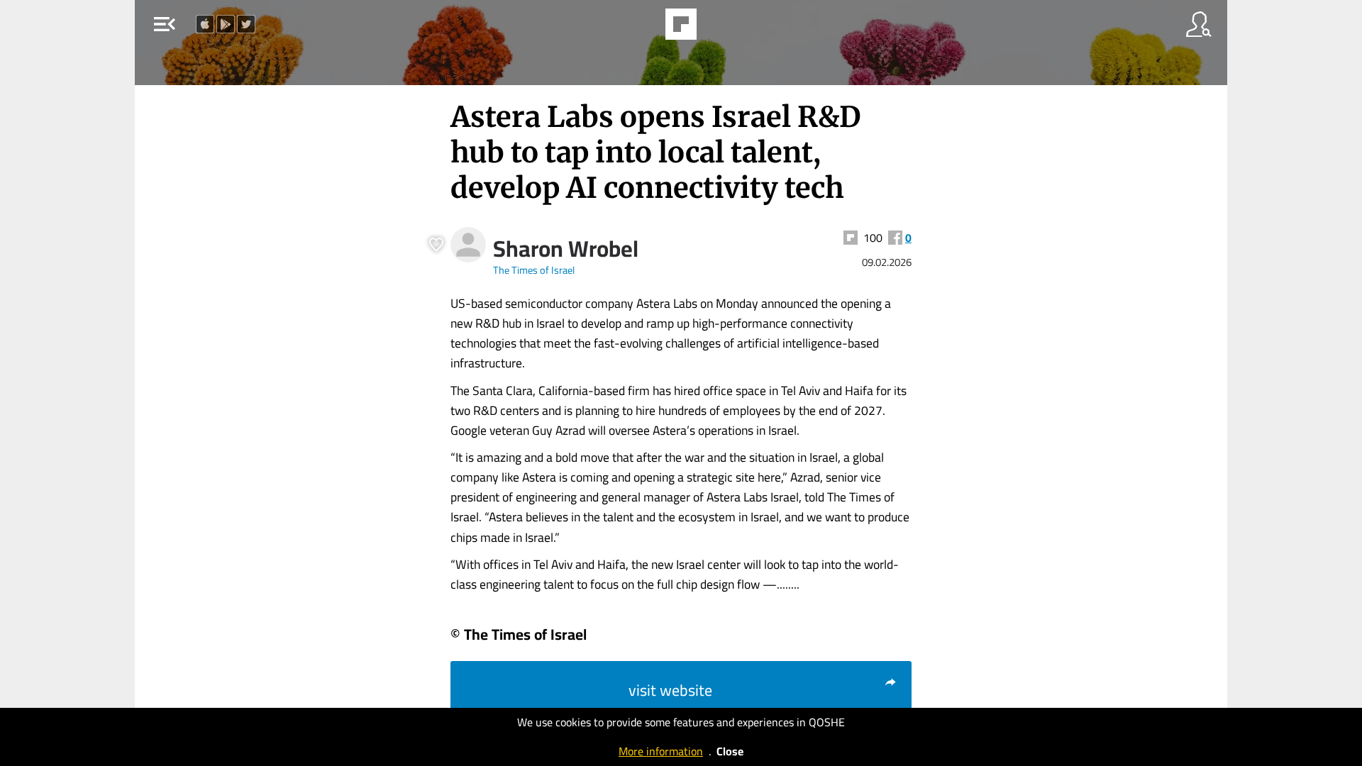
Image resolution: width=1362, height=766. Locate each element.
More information (661, 751)
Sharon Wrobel (565, 248)
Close (729, 751)
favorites (640, 28)
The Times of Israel (534, 269)
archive (719, 28)
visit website (670, 690)
